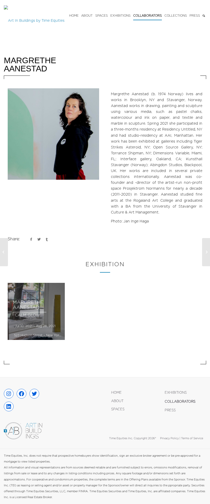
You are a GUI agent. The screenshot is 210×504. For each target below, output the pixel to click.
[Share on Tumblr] (47, 239)
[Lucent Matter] (4, 252)
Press (170, 410)
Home (116, 392)
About (117, 401)
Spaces (117, 409)
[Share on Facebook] (31, 239)
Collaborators (180, 401)
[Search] (203, 15)
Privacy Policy (169, 438)
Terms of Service (192, 438)
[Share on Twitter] (39, 239)
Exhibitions (176, 392)
